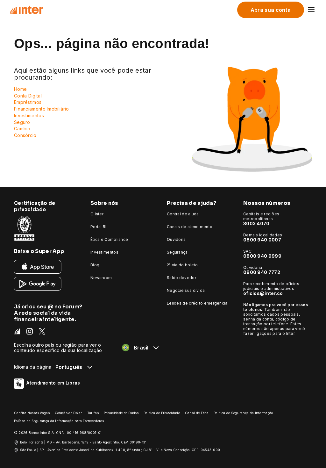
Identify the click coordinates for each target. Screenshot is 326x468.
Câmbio (22, 128)
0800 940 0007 (262, 239)
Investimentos (29, 115)
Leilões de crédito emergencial (198, 303)
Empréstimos (27, 102)
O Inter (96, 214)
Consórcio (25, 135)
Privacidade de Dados (121, 413)
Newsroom (101, 277)
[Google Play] (37, 283)
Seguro (22, 122)
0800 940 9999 (262, 256)
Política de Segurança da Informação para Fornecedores (59, 421)
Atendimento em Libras (53, 382)
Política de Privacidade (162, 413)
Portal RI (98, 226)
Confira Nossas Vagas (32, 413)
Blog (94, 265)
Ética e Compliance (109, 239)
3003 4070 (256, 223)
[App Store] (37, 266)
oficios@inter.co (263, 293)
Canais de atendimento (189, 226)
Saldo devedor (181, 277)
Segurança (177, 252)
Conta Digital (28, 95)
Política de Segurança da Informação (243, 413)
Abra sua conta (271, 10)
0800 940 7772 (261, 272)
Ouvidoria (176, 239)
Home (20, 89)
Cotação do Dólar (68, 413)
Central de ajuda (183, 214)
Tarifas (93, 413)
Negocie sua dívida (186, 290)
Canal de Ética (197, 413)
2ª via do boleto (182, 265)
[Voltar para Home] (26, 9)
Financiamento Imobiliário (41, 109)
